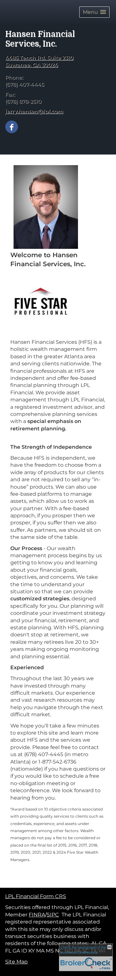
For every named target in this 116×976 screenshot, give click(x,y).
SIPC (53, 915)
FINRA (37, 915)
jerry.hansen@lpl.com (34, 111)
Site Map (16, 962)
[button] (94, 12)
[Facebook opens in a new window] (11, 126)
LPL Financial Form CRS (35, 896)
